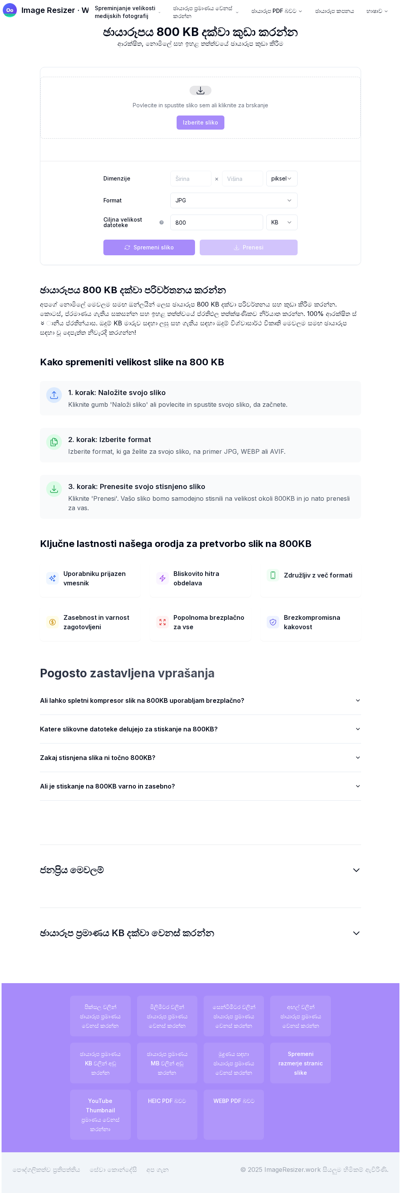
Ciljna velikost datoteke (122, 222)
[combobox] (282, 178)
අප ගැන (163, 1169)
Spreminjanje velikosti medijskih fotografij (125, 12)
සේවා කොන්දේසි (119, 1169)
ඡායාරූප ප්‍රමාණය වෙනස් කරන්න (202, 12)
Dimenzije (116, 178)
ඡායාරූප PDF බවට (273, 10)
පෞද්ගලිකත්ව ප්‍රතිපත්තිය (52, 1169)
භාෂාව (374, 10)
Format (112, 200)
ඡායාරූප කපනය (334, 10)
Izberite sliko (200, 122)
